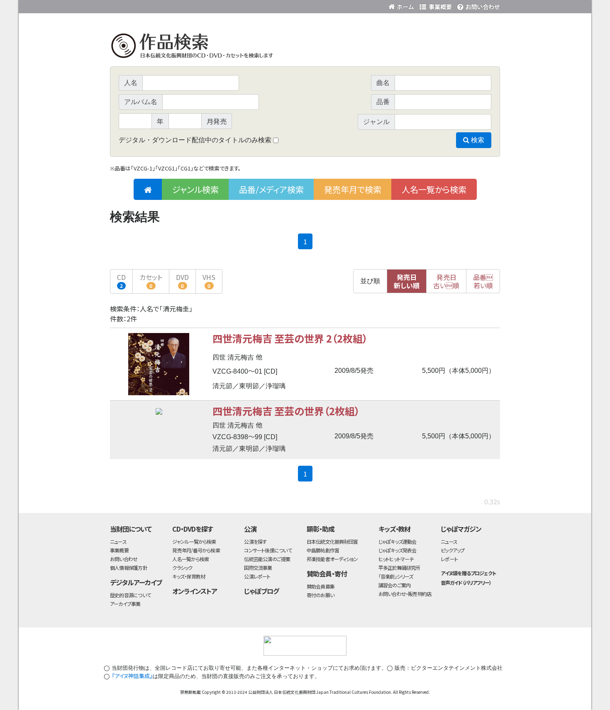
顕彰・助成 (320, 529)
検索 (476, 139)
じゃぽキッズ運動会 (397, 541)
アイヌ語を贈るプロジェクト (468, 572)
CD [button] (121, 280)
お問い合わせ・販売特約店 (405, 593)
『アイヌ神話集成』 (132, 676)
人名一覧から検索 (434, 189)
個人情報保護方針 (128, 567)
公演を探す (255, 541)
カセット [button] (150, 280)
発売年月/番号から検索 (196, 550)
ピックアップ (452, 550)
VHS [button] (209, 280)
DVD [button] (182, 280)
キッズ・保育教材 (188, 576)
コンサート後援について (267, 550)
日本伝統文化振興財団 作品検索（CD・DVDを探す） (305, 47)
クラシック (182, 567)
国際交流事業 (258, 567)
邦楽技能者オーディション (332, 558)
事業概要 (435, 5)
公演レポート (257, 576)
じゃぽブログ (261, 591)
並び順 (370, 280)
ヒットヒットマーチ (396, 558)
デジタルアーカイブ (136, 582)
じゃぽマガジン (461, 529)
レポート (449, 558)
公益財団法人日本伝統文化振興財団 (155, 6)
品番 (483, 281)
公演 (250, 529)
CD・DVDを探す (192, 529)
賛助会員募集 (320, 586)
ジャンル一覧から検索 (194, 541)
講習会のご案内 (394, 584)
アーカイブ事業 (125, 603)
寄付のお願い (320, 594)
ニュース (118, 541)
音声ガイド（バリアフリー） (466, 582)
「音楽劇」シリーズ (395, 576)
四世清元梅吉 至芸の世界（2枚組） (286, 411)
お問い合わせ (477, 5)
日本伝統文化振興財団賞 (332, 541)
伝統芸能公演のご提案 (267, 558)
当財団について (130, 529)
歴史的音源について (130, 594)
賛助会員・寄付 (327, 574)
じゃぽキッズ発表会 (397, 550)
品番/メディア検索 (271, 189)
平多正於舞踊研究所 (399, 567)
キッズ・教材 (394, 529)
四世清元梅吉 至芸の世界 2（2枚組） (290, 338)
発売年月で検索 (352, 189)
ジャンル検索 (195, 189)
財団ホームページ (402, 5)
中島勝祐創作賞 (323, 550)
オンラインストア (194, 591)
